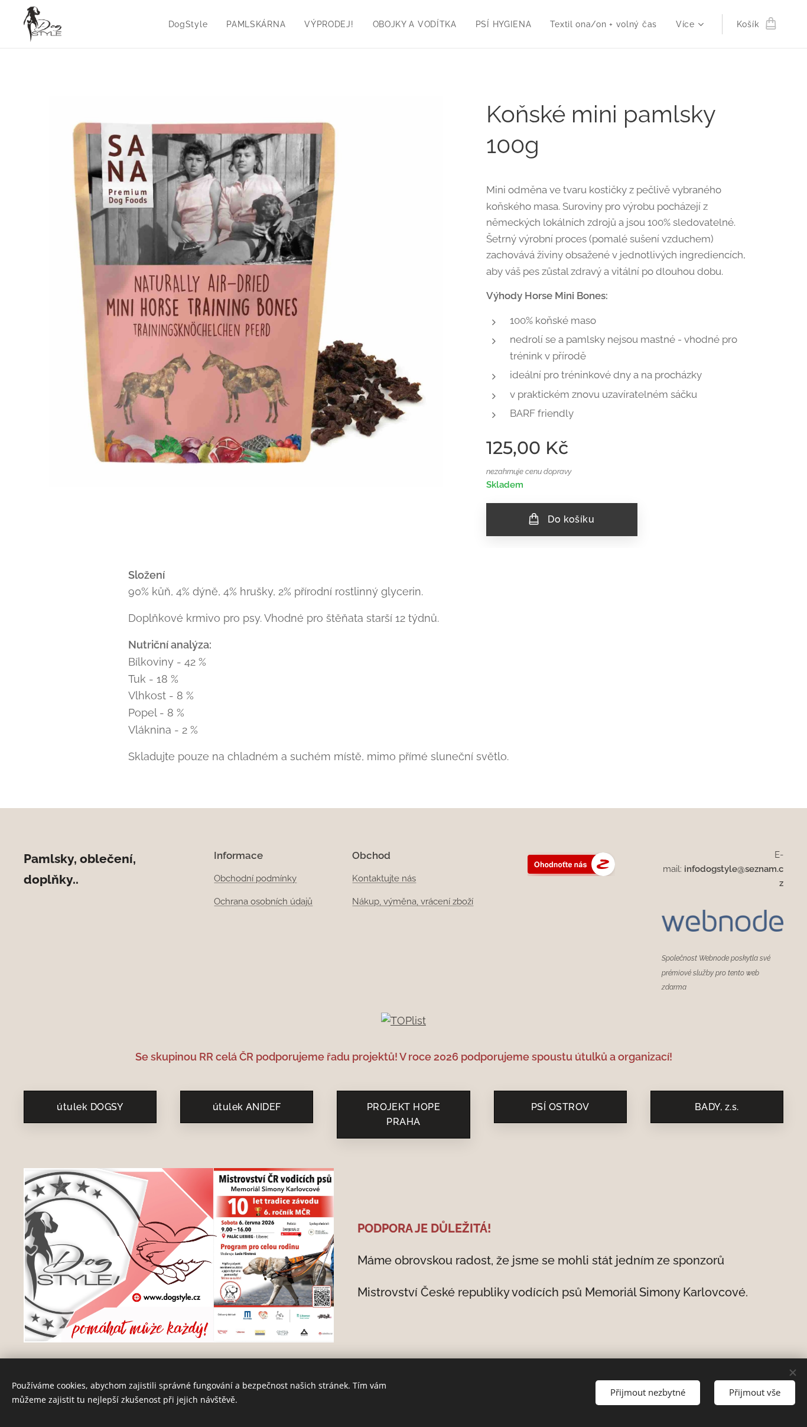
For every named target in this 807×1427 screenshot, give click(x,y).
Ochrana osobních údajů (263, 901)
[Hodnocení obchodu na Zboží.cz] (571, 873)
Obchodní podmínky (255, 878)
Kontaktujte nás (384, 878)
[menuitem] (191, 24)
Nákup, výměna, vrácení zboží (412, 901)
